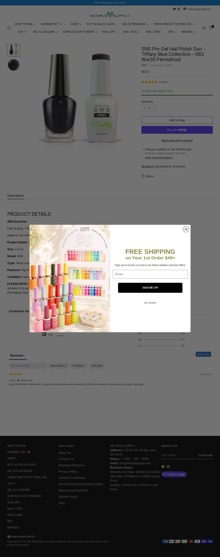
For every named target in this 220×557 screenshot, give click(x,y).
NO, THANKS (150, 303)
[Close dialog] (186, 229)
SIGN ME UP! (150, 287)
